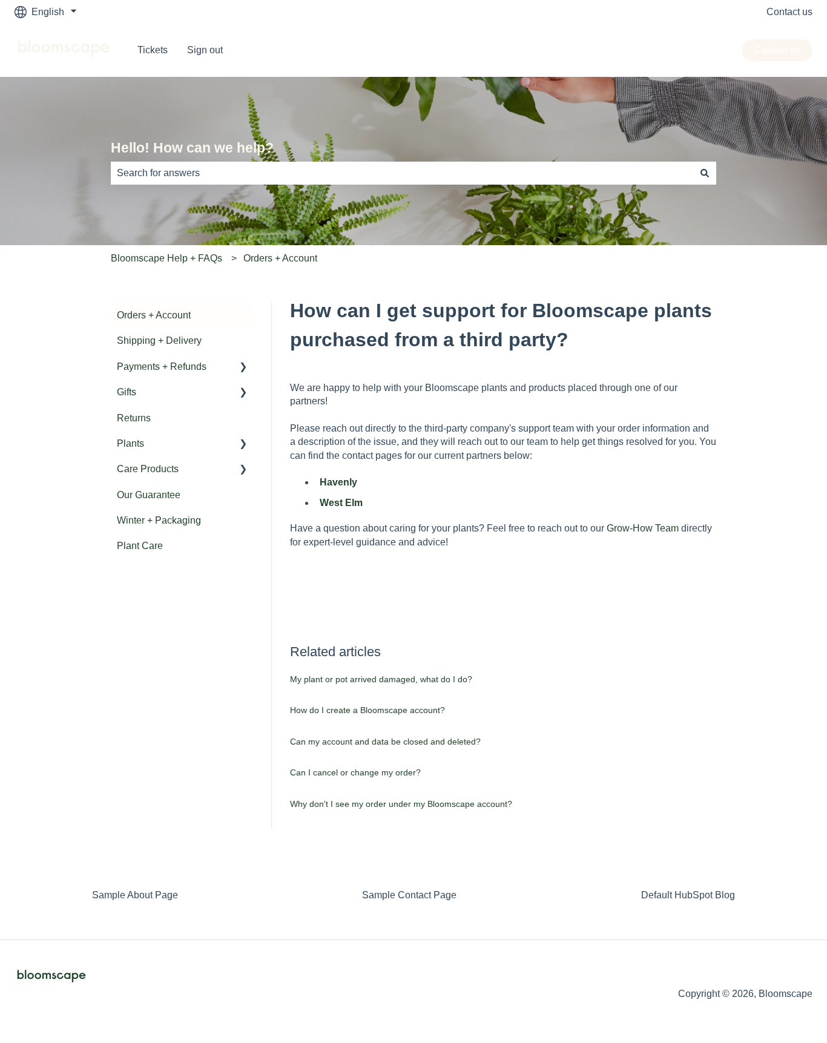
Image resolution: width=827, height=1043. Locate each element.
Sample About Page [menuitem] (135, 895)
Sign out (205, 50)
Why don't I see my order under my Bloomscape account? (401, 804)
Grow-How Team (643, 528)
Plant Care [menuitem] (140, 546)
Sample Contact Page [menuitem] (409, 895)
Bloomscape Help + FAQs (166, 258)
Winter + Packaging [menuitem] (159, 520)
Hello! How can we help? (192, 148)
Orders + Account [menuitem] (154, 315)
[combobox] (402, 173)
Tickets (152, 50)
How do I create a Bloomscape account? (367, 710)
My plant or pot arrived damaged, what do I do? (381, 679)
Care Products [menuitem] (148, 469)
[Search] (704, 173)
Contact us (789, 12)
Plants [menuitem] (130, 443)
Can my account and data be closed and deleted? (385, 741)
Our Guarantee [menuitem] (148, 495)
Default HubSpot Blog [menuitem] (688, 895)
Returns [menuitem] (134, 418)
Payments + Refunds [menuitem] (161, 366)
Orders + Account (280, 258)
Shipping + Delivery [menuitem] (159, 340)
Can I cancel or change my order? (355, 772)
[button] (243, 367)
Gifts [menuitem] (126, 392)
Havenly (338, 482)
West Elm (341, 503)
